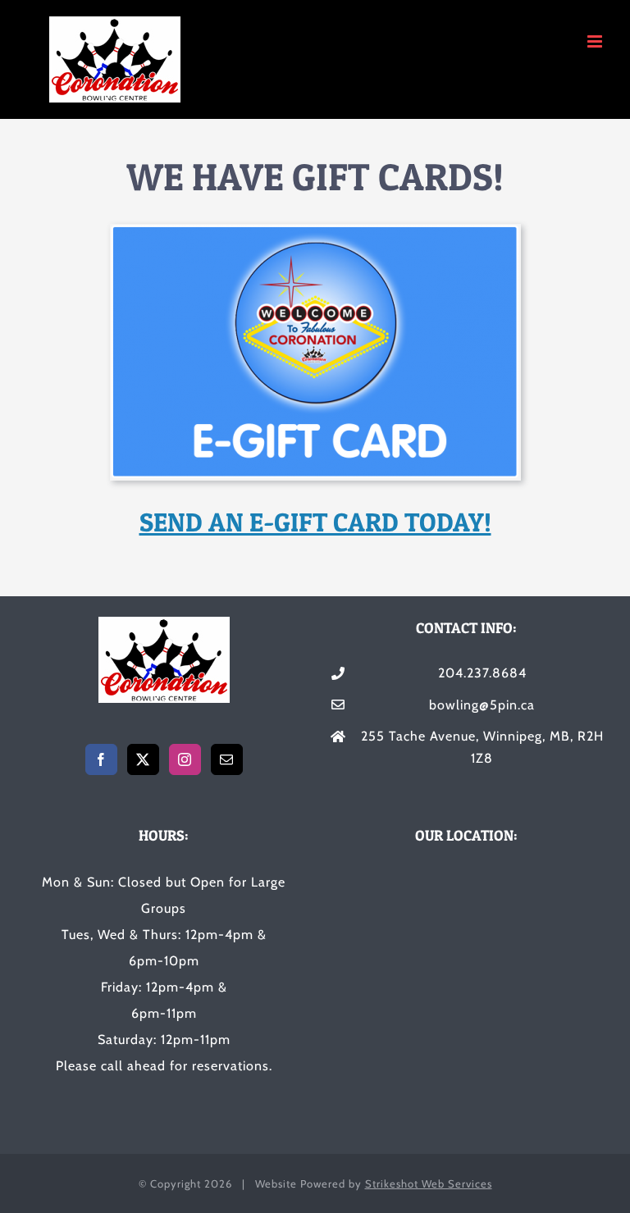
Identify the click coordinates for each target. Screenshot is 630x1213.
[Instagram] (185, 759)
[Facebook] (101, 759)
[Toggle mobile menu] (596, 41)
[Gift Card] (315, 230)
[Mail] (227, 759)
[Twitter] (143, 759)
